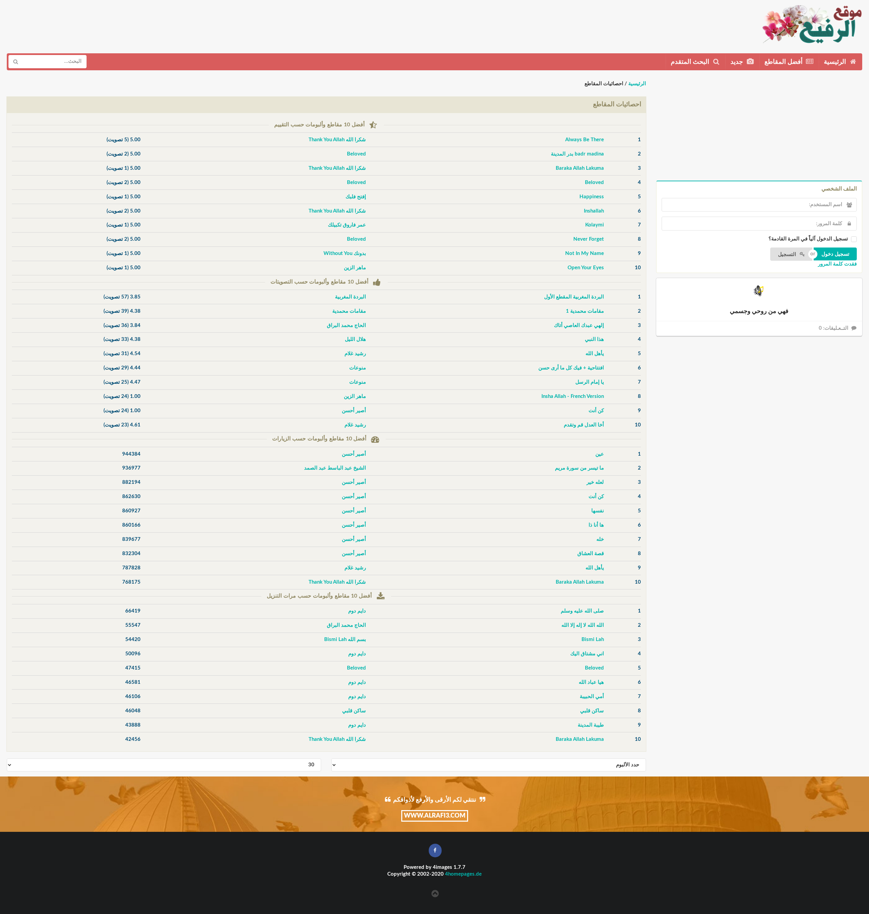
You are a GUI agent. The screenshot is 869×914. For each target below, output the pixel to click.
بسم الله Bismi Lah (345, 639)
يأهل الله (595, 353)
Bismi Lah (592, 639)
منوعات (357, 367)
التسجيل (787, 254)
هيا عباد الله (591, 682)
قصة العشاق (590, 553)
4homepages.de (463, 874)
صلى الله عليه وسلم (582, 611)
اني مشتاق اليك (587, 653)
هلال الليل (355, 339)
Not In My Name (584, 253)
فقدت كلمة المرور (837, 264)
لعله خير (595, 482)
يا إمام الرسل (589, 382)
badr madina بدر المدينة (577, 154)
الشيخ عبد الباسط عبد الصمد (335, 468)
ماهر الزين (355, 267)
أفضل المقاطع (784, 62)
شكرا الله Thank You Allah (337, 139)
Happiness (591, 196)
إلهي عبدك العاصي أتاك (579, 325)
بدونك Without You (344, 253)
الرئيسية (836, 62)
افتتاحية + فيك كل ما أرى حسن (571, 367)
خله (600, 539)
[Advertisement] (131, 24)
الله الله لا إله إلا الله (582, 625)
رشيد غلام (355, 353)
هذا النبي (594, 339)
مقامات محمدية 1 (585, 311)
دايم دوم (357, 611)
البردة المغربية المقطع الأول (574, 296)
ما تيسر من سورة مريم (579, 468)
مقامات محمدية (349, 311)
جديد (738, 62)
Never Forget (588, 239)
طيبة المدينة (591, 725)
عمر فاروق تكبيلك (347, 224)
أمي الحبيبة (592, 696)
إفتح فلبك (356, 196)
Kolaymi (594, 224)
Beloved (356, 154)
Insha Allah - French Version (572, 396)
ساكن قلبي (592, 710)
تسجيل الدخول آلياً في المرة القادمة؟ (808, 238)
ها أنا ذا (596, 525)
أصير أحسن (354, 410)
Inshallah (594, 211)
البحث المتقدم (691, 62)
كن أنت (596, 410)
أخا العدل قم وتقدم (584, 424)
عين (599, 454)
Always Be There (584, 139)
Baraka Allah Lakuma (580, 168)
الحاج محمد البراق (346, 325)
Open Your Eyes (586, 267)
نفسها (597, 510)
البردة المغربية (350, 296)
